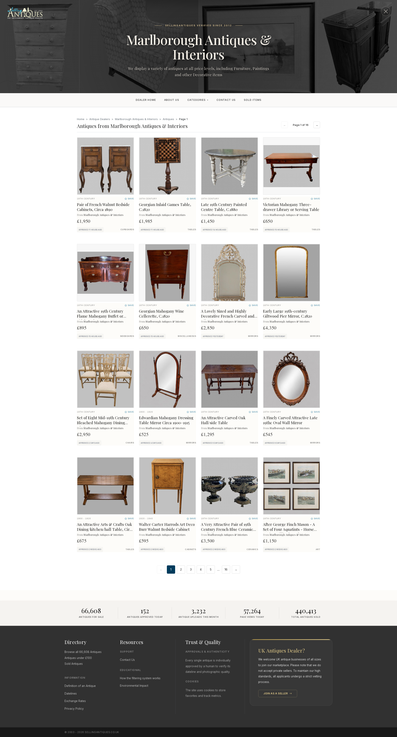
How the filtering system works (140, 678)
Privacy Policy (74, 708)
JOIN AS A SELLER (275, 693)
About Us (171, 99)
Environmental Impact (134, 685)
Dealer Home (146, 99)
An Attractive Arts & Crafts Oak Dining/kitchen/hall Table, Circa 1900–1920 (105, 529)
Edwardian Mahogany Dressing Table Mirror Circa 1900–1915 (166, 420)
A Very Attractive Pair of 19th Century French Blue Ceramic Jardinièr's (227, 529)
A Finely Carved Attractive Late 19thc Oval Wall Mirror (290, 420)
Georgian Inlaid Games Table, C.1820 (165, 207)
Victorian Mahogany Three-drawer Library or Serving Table (291, 207)
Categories (196, 99)
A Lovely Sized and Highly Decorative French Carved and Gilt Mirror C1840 (227, 316)
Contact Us (226, 99)
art (318, 549)
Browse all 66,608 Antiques (83, 652)
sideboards (127, 336)
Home (80, 119)
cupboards (127, 230)
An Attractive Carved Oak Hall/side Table (223, 420)
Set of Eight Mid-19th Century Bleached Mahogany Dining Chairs (103, 422)
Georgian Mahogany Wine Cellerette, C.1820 (161, 313)
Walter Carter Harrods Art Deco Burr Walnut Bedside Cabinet (167, 527)
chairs (130, 443)
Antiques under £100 (78, 658)
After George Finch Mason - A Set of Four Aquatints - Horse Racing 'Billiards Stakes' (289, 529)
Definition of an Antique (80, 686)
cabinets (190, 549)
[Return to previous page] (385, 11)
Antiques (168, 119)
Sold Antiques (74, 663)
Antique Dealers (99, 119)
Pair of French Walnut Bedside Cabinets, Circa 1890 (103, 207)
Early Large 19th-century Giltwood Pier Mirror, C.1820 (287, 313)
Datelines (71, 693)
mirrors (253, 336)
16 (226, 569)
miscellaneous (187, 336)
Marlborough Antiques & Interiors (136, 119)
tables (192, 230)
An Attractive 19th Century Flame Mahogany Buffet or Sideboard (100, 316)
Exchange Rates (75, 701)
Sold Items (252, 99)
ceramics (252, 549)
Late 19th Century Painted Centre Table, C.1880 (224, 207)
